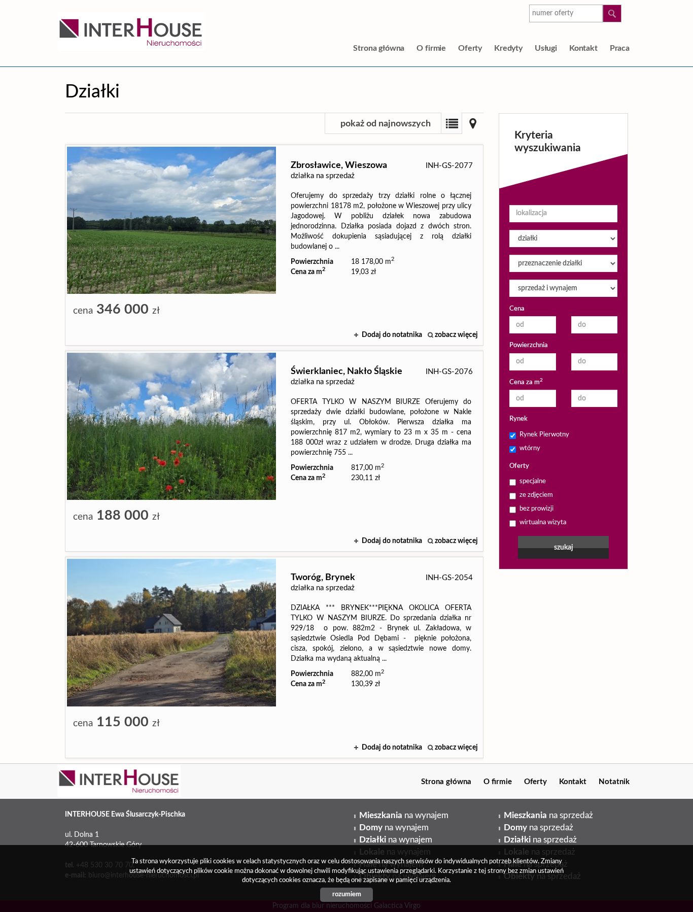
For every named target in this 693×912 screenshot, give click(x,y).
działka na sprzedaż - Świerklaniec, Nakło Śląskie (274, 451)
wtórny (529, 448)
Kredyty (508, 48)
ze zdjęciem (536, 495)
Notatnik (614, 782)
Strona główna (378, 48)
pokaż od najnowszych (385, 123)
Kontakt (583, 48)
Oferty (470, 48)
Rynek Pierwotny (544, 434)
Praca (620, 48)
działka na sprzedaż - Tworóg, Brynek (274, 657)
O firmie (431, 48)
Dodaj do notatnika (392, 335)
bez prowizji (536, 508)
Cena (517, 309)
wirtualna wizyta (542, 522)
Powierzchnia (528, 345)
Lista (451, 123)
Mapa (472, 123)
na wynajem (403, 815)
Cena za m (526, 382)
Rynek (518, 419)
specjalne (532, 481)
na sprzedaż (548, 815)
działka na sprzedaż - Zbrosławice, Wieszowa (274, 245)
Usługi (546, 48)
